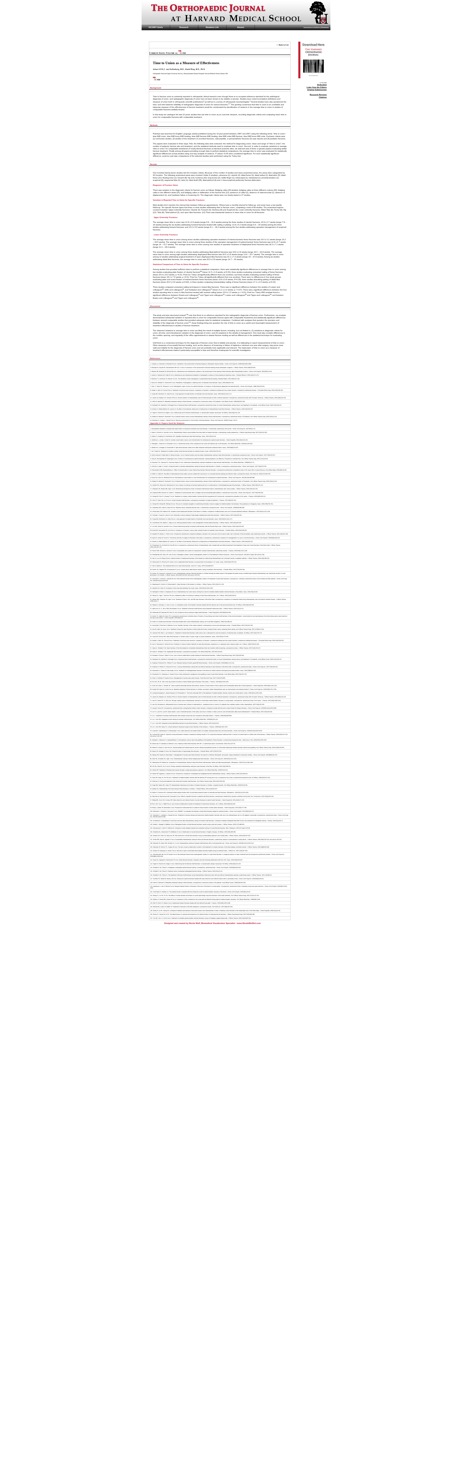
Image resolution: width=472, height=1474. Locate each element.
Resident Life (212, 27)
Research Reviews (318, 95)
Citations (323, 97)
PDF (184, 53)
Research (183, 27)
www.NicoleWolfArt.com (249, 923)
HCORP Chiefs (156, 27)
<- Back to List (283, 45)
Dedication (322, 85)
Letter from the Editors (317, 87)
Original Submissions (317, 90)
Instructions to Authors (312, 27)
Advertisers (325, 27)
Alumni (240, 27)
